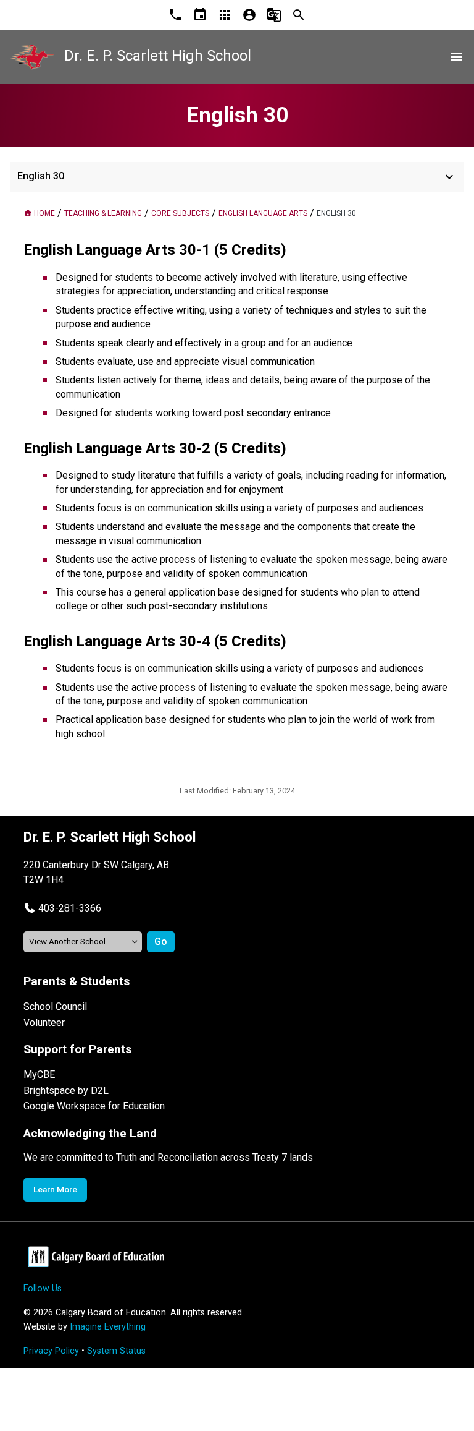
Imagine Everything (108, 1327)
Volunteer (44, 1022)
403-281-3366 (69, 908)
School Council (55, 1006)
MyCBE (39, 1074)
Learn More (55, 1189)
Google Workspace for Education (94, 1106)
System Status (116, 1351)
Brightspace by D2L (66, 1090)
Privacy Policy (51, 1351)
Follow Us (42, 1288)
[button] (62, 908)
